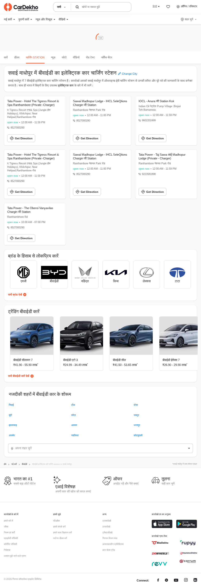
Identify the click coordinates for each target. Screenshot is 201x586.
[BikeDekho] (160, 543)
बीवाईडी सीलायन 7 (23, 360)
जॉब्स (6, 526)
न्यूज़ (53, 57)
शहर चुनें (189, 19)
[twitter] (166, 580)
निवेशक (7, 550)
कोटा (73, 415)
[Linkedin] (195, 580)
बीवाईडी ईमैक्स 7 (171, 360)
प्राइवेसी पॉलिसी (11, 538)
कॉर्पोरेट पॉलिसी (10, 544)
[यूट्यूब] (176, 580)
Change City (129, 73)
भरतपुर (137, 425)
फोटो (64, 57)
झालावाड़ (13, 425)
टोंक (73, 404)
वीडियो (76, 57)
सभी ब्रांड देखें (15, 294)
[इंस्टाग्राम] (186, 580)
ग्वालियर (75, 435)
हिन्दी (155, 6)
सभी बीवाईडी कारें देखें (18, 376)
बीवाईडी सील (119, 360)
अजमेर (12, 435)
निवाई (11, 404)
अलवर (74, 425)
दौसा (136, 404)
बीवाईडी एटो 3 (70, 360)
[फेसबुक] (158, 580)
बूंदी (10, 415)
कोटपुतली (138, 435)
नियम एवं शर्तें (9, 532)
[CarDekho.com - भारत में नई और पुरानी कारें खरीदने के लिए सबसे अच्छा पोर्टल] (21, 7)
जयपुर (136, 415)
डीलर (16, 57)
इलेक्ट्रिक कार (66, 85)
